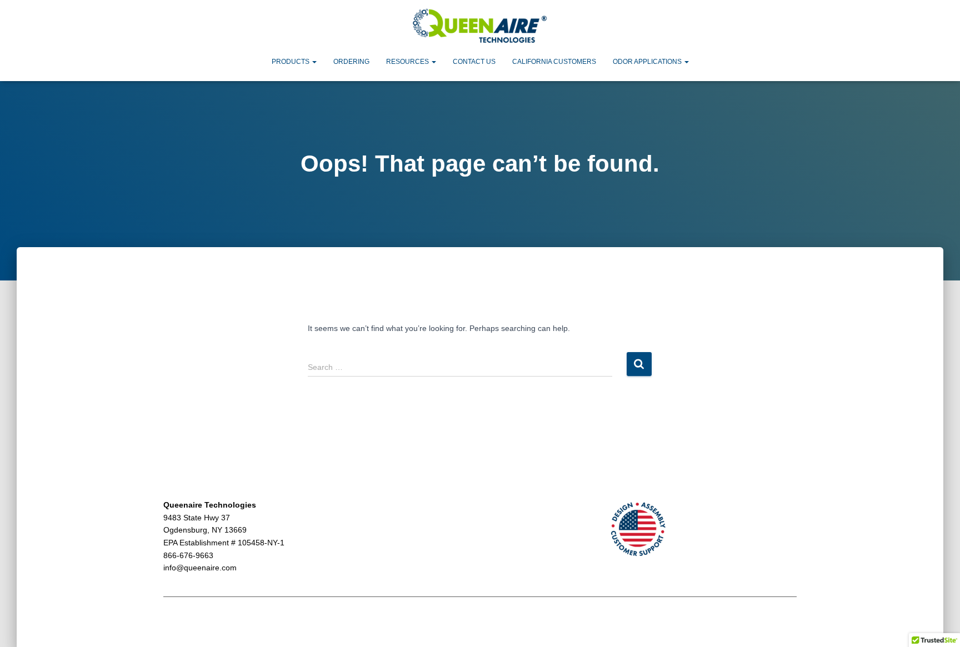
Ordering (351, 62)
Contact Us (474, 62)
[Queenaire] (480, 26)
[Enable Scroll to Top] (938, 625)
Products (291, 62)
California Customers (554, 62)
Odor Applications (648, 62)
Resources (408, 62)
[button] (314, 62)
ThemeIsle (778, 622)
